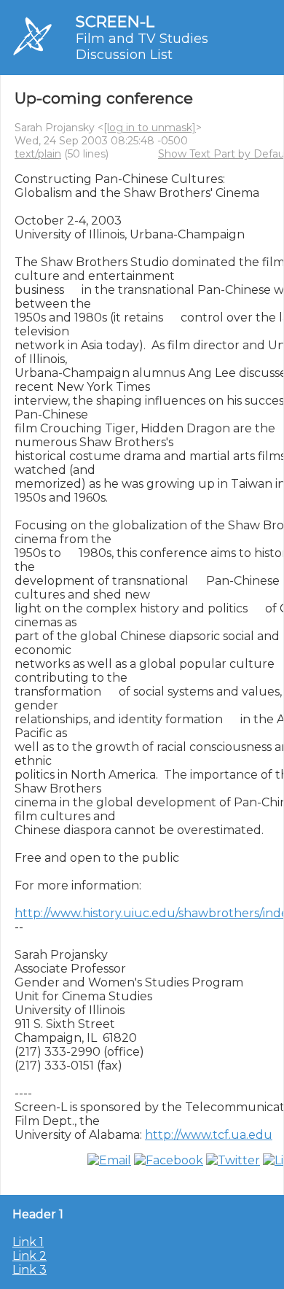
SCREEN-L (115, 21)
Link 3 (29, 1270)
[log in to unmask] (149, 127)
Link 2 (29, 1256)
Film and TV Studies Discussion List (142, 47)
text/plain (38, 153)
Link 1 (28, 1242)
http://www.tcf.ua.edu (208, 1135)
